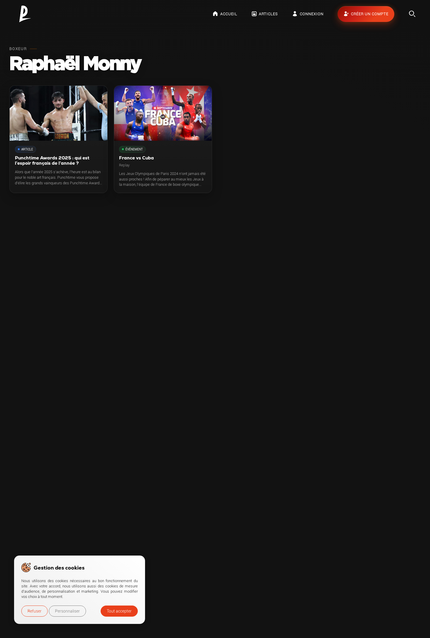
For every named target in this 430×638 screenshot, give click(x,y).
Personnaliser (67, 611)
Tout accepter (119, 611)
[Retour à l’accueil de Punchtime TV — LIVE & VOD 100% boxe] (25, 14)
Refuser (34, 611)
